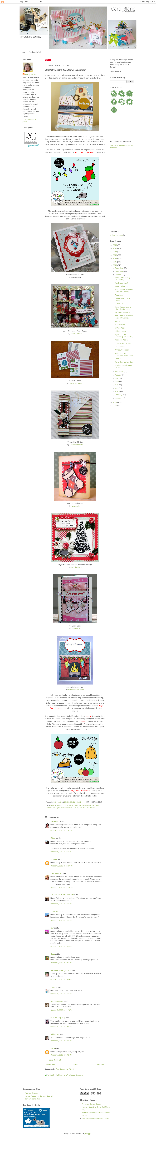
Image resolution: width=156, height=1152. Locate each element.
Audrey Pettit (76, 628)
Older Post (100, 1065)
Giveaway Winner (88, 805)
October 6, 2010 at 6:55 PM (61, 1041)
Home (23, 52)
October (118, 275)
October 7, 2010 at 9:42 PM (61, 1055)
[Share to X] (96, 802)
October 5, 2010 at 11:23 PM (61, 1010)
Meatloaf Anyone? (121, 283)
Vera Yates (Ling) (57, 1018)
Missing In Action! (121, 340)
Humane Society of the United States (96, 1107)
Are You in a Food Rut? (123, 312)
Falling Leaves (120, 331)
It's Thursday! (120, 347)
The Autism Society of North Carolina (96, 1119)
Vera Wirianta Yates (76, 690)
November (119, 271)
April (117, 388)
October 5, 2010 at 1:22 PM (61, 904)
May (117, 385)
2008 (115, 406)
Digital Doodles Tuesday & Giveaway (124, 336)
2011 (115, 262)
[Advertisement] (120, 189)
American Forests (31, 1093)
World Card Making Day (124, 362)
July (117, 378)
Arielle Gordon (76, 334)
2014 (115, 252)
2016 (115, 245)
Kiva (83, 1110)
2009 (115, 402)
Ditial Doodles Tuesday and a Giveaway (124, 291)
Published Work (35, 52)
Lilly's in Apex (120, 328)
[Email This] (92, 802)
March (117, 392)
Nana (52, 954)
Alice (52, 1048)
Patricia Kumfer (76, 383)
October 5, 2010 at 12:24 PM (61, 887)
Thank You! (119, 295)
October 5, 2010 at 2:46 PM (61, 963)
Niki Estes (54, 1034)
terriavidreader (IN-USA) (60, 971)
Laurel (53, 987)
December (119, 268)
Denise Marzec (56, 1001)
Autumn (117, 321)
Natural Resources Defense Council (39, 1096)
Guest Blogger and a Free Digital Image (123, 308)
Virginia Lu (76, 506)
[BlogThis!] (94, 802)
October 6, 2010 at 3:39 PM (61, 1027)
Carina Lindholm (76, 445)
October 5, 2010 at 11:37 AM (61, 830)
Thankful (75, 808)
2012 (115, 258)
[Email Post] (87, 802)
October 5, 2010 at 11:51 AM (61, 852)
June (117, 381)
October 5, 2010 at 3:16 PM (61, 979)
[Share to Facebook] (99, 802)
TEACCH (85, 1116)
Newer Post (50, 1065)
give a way (77, 805)
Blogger (88, 1134)
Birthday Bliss (120, 324)
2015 (115, 248)
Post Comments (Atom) (65, 1069)
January (118, 398)
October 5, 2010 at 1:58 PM (61, 920)
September (119, 371)
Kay (52, 928)
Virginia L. (54, 911)
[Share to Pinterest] (101, 802)
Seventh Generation (32, 1099)
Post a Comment (54, 1060)
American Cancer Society (91, 1104)
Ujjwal (52, 838)
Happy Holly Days (121, 286)
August (118, 375)
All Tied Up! (119, 304)
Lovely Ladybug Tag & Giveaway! (123, 279)
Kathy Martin (30, 74)
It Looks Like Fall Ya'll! (123, 343)
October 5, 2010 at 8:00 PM (61, 994)
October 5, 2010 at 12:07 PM (61, 866)
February (118, 395)
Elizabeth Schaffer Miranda (62, 895)
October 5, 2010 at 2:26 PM (61, 946)
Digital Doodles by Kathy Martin (62, 805)
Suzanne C (55, 822)
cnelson (53, 859)
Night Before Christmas (64, 808)
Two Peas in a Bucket (86, 808)
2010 (115, 265)
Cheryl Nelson (76, 567)
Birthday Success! (122, 350)
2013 (115, 255)
